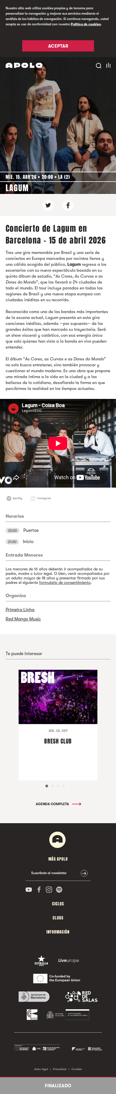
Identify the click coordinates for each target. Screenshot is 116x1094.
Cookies (77, 1069)
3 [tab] (58, 786)
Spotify (17, 498)
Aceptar (58, 46)
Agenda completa (53, 804)
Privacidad (59, 1069)
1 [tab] (46, 786)
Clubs (58, 918)
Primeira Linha (20, 609)
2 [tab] (52, 786)
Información (58, 932)
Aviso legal (41, 1069)
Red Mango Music (23, 619)
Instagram (44, 498)
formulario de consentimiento (65, 582)
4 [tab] (63, 786)
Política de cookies (86, 24)
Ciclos (58, 904)
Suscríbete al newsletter (48, 873)
